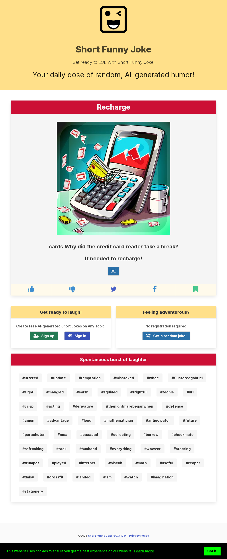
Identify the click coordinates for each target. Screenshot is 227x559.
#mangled (55, 392)
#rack (61, 449)
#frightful (138, 392)
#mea (62, 434)
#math (141, 463)
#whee (153, 378)
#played (59, 463)
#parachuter (33, 434)
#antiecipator (158, 420)
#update (58, 378)
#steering (182, 449)
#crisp (27, 406)
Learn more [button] (144, 551)
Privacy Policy (139, 535)
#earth (82, 392)
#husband (88, 449)
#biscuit (115, 463)
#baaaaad (89, 434)
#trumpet (30, 463)
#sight (27, 392)
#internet (87, 463)
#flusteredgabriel (187, 378)
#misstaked (124, 378)
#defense (174, 406)
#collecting (121, 434)
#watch (131, 477)
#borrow (151, 434)
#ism (107, 477)
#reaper (193, 463)
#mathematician (118, 420)
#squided (109, 392)
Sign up (47, 336)
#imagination (162, 477)
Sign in (80, 336)
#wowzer (152, 449)
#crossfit (55, 477)
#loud (86, 420)
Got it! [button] (212, 551)
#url (190, 392)
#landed (83, 477)
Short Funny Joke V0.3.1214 (107, 535)
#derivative (83, 406)
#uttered (30, 378)
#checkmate (182, 434)
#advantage (58, 420)
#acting (53, 406)
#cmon (28, 420)
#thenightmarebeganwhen (129, 406)
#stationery (32, 491)
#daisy (28, 477)
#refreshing (32, 449)
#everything (120, 449)
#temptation (90, 378)
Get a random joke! (170, 336)
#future (190, 420)
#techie (167, 392)
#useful (166, 463)
